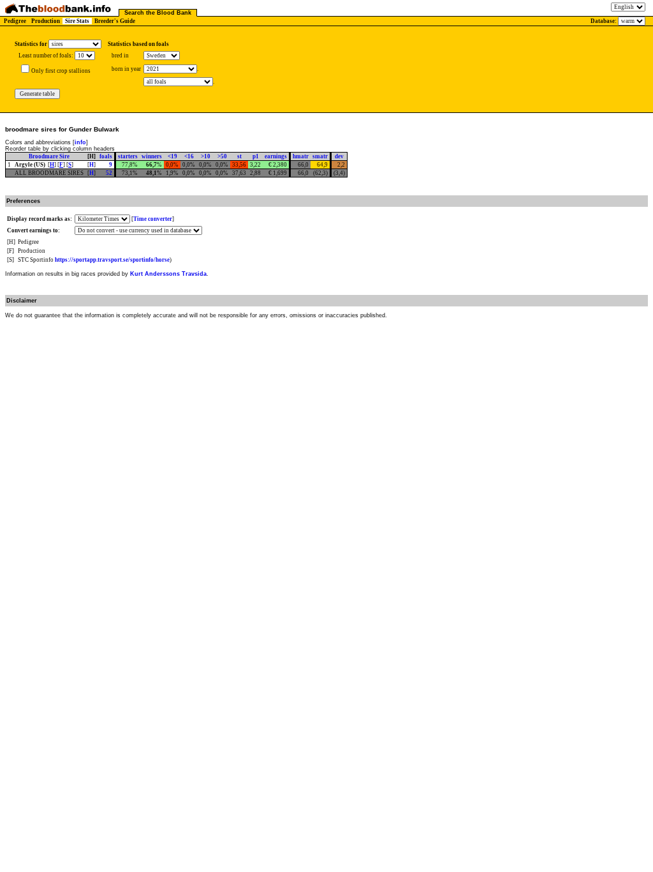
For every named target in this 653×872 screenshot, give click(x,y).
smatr (320, 156)
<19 (172, 156)
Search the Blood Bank (157, 13)
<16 (189, 156)
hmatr (301, 156)
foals (105, 156)
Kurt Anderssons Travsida (168, 274)
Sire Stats (77, 21)
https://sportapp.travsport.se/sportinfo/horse (112, 260)
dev (339, 156)
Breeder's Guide (114, 21)
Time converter (152, 219)
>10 (205, 156)
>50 (222, 156)
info (80, 142)
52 (109, 173)
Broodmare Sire (49, 156)
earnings (276, 156)
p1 (256, 156)
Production (45, 21)
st (239, 156)
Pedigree (15, 21)
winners (152, 156)
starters (128, 156)
